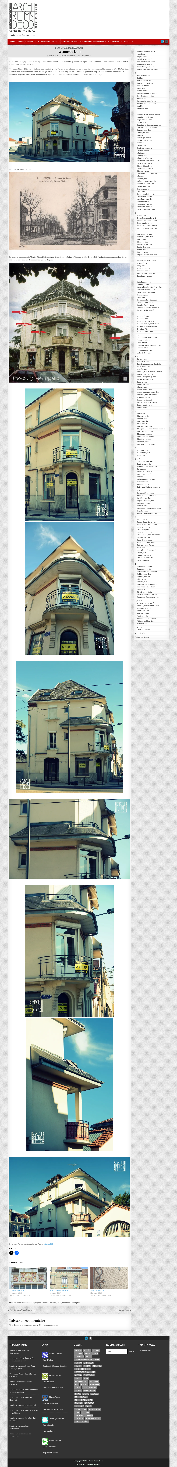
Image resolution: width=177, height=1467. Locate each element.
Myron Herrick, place (146, 444)
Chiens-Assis (88, 1363)
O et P (137, 459)
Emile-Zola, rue (143, 247)
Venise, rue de (143, 611)
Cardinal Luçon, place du (147, 128)
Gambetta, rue (143, 285)
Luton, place (142, 408)
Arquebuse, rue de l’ (145, 67)
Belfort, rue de (143, 86)
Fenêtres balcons (49, 1303)
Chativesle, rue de (144, 163)
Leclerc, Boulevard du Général (149, 372)
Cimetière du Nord (145, 168)
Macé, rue (141, 413)
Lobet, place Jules (144, 390)
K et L (137, 356)
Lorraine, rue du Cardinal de (149, 395)
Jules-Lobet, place (144, 353)
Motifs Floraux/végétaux (84, 1400)
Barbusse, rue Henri (145, 83)
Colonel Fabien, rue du (146, 181)
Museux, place (143, 442)
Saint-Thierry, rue (144, 540)
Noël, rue (141, 455)
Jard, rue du (142, 343)
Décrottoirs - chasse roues (85, 1372)
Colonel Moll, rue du (145, 184)
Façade (38, 1303)
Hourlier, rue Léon (145, 332)
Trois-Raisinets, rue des (147, 594)
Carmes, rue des (144, 130)
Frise (59, 1303)
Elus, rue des (142, 242)
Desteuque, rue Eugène (147, 220)
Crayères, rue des (144, 204)
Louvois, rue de (143, 397)
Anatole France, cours (146, 52)
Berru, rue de (142, 91)
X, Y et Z (138, 627)
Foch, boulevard (143, 268)
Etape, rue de (142, 252)
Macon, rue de (143, 416)
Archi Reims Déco (22, 31)
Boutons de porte (91, 1353)
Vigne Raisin (79, 1418)
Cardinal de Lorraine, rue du (149, 125)
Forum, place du (143, 271)
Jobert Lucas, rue (144, 350)
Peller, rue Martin (144, 472)
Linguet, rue (142, 387)
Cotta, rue (141, 191)
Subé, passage (143, 560)
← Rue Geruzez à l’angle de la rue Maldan (25, 1310)
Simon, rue (141, 553)
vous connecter (25, 1325)
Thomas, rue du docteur (147, 584)
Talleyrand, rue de (144, 566)
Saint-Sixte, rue (143, 537)
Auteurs (127, 42)
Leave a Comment (85, 56)
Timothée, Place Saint (146, 587)
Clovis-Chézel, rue (145, 166)
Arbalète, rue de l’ (144, 59)
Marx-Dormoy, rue (145, 431)
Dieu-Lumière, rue (145, 223)
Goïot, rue (141, 297)
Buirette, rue (142, 109)
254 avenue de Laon (59, 1290)
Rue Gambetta (49, 1431)
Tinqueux (141, 589)
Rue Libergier (49, 1425)
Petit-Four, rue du (144, 474)
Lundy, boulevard (144, 405)
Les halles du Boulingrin (53, 1388)
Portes (88, 1406)
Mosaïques (75, 1303)
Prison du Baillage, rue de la (148, 487)
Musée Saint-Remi (50, 1403)
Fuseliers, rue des (144, 276)
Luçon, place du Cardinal (147, 402)
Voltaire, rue (142, 624)
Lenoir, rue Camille (145, 374)
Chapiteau (78, 1363)
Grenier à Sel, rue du (145, 305)
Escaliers (78, 1378)
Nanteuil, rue (142, 450)
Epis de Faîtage (89, 1375)
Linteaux (78, 1394)
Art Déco (96, 1350)
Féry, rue (141, 266)
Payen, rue (141, 469)
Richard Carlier (94, 1409)
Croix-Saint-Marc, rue (146, 209)
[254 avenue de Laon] (69, 1278)
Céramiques (97, 1366)
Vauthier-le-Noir (144, 608)
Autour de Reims (142, 637)
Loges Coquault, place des (148, 392)
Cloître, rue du (143, 171)
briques (88, 1356)
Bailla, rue (141, 78)
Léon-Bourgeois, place (146, 377)
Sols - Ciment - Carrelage (84, 1415)
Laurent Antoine (89, 1390)
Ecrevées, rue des (144, 234)
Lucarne (86, 1394)
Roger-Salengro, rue (145, 501)
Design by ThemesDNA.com (88, 1464)
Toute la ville (140, 633)
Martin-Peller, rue (144, 426)
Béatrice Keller (54, 56)
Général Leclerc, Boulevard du (149, 287)
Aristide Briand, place (146, 62)
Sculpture (85, 1412)
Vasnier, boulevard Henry (148, 606)
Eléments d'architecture (93, 42)
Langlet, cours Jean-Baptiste (149, 364)
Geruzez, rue (142, 295)
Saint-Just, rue (143, 530)
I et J (137, 335)
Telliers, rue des (144, 574)
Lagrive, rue (142, 359)
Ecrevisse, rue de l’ (145, 237)
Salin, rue (141, 548)
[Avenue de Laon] (28, 1278)
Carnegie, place (143, 133)
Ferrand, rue (142, 263)
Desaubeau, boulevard (146, 218)
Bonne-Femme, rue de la (147, 93)
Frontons (66, 1303)
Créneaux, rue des (144, 207)
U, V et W (139, 601)
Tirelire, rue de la (144, 592)
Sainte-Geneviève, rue (146, 522)
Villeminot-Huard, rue (146, 621)
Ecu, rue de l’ (142, 239)
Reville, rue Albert (144, 498)
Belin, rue (141, 88)
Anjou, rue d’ (142, 57)
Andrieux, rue (142, 54)
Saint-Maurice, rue (145, 532)
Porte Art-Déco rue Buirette (55, 1366)
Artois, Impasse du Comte (147, 69)
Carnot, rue (142, 135)
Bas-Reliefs (79, 1353)
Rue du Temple (49, 1382)
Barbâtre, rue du (144, 81)
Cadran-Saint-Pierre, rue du (148, 115)
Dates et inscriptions (82, 1369)
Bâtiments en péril (69, 42)
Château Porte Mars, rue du (148, 161)
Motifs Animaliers (81, 1397)
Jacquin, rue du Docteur (147, 337)
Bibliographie (44, 42)
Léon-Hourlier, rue (145, 379)
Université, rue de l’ (145, 603)
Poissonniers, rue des (146, 479)
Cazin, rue (141, 143)
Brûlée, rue (142, 106)
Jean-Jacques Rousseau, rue (149, 345)
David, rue (141, 215)
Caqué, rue (141, 122)
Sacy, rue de (142, 519)
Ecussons (78, 1375)
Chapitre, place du (144, 158)
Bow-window (79, 1356)
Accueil (11, 42)
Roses (77, 1412)
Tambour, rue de (144, 569)
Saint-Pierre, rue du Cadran (148, 535)
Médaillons (79, 1403)
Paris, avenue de (144, 464)
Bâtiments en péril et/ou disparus (87, 1359)
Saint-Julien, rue (144, 527)
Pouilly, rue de (143, 484)
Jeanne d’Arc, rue (144, 348)
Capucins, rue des (144, 120)
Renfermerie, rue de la (146, 495)
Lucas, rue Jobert (144, 400)
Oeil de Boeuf (79, 1406)
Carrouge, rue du (144, 138)
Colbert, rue (142, 179)
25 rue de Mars (49, 1447)
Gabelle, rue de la (144, 282)
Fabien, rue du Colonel (146, 261)
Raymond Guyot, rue (145, 493)
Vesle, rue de (142, 616)
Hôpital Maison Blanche (147, 326)
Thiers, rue (141, 579)
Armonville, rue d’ (144, 64)
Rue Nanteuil (30, 1405)
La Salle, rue (142, 369)
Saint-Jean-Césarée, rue (147, 525)
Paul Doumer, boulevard (147, 466)
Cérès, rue (141, 145)
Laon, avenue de (62, 48)
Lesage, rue (142, 382)
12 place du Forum (50, 1453)
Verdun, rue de (143, 613)
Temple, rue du (143, 577)
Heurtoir (78, 1390)
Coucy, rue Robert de (146, 194)
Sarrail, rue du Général (146, 550)
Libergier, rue (143, 385)
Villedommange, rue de (146, 618)
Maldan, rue (142, 419)
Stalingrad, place (144, 555)
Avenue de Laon (69, 51)
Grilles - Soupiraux (89, 1387)
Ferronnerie (94, 1381)
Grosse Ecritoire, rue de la (148, 308)
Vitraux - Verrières (81, 1421)
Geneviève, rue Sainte (146, 292)
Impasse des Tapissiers (53, 1409)
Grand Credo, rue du (145, 302)
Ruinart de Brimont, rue (147, 513)
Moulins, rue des (144, 439)
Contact (20, 42)
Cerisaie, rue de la (144, 148)
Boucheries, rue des (145, 96)
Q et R (137, 491)
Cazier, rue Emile (144, 140)
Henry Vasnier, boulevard (148, 324)
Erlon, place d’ (143, 250)
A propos (29, 42)
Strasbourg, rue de (145, 558)
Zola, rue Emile (143, 630)
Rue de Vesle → (125, 1310)
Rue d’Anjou (48, 1360)
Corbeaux (30, 1303)
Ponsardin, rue (143, 482)
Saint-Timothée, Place (146, 543)
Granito (77, 1387)
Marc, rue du (142, 421)
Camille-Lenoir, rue (145, 117)
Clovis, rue (141, 176)
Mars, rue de (142, 424)
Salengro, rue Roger (145, 545)
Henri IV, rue (142, 319)
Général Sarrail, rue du (146, 290)
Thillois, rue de (143, 582)
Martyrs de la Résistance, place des (152, 429)
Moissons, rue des (144, 434)
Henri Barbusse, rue (145, 321)
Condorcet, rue (143, 186)
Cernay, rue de (143, 151)
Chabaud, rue (142, 153)
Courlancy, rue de (144, 199)
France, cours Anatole (146, 273)
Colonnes (78, 1366)
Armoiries (78, 1350)
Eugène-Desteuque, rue (147, 255)
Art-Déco (56, 42)
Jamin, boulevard (144, 340)
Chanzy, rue (142, 156)
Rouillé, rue (142, 506)
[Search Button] (166, 41)
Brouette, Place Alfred (146, 104)
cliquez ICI (48, 1244)
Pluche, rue (142, 477)
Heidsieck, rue (143, 316)
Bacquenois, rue (143, 75)
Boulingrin (141, 98)
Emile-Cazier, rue (144, 244)
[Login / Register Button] (162, 41)
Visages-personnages (93, 1418)
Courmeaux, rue (143, 202)
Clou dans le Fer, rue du (147, 174)
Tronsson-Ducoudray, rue (148, 597)
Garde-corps (94, 1384)
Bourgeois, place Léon (146, 101)
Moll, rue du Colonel (75, 48)
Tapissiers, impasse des (147, 571)
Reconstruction (81, 1409)
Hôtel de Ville (142, 329)
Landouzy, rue (143, 362)
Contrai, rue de (143, 189)
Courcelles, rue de (144, 197)
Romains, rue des (144, 503)
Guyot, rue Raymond (145, 310)
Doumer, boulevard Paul (147, 228)
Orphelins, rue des (145, 461)
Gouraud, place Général (147, 300)
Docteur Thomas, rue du (147, 226)
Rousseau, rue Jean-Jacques (149, 508)
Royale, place (142, 511)
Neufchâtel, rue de (145, 453)
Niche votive (89, 1403)
